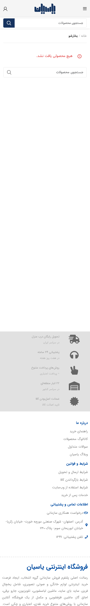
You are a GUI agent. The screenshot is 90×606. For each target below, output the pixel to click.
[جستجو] (9, 23)
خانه (84, 36)
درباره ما (82, 423)
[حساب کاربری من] (5, 8)
